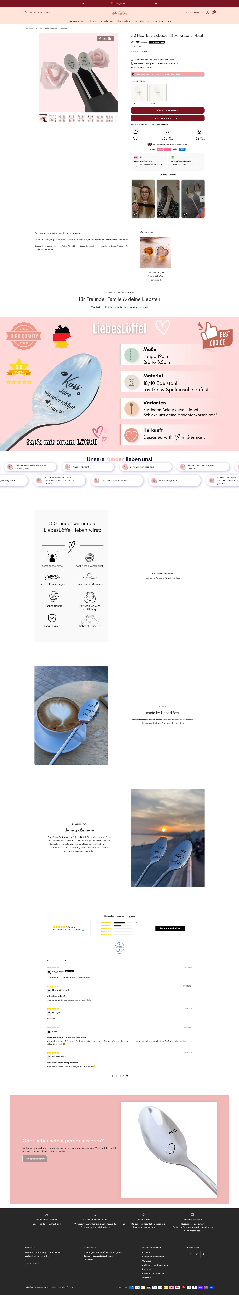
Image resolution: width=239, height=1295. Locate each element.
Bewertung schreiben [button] (170, 928)
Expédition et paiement (153, 1256)
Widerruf (146, 1277)
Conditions (147, 1261)
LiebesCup (158, 21)
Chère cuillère (123, 21)
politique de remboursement (155, 1265)
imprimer (146, 1269)
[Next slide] (202, 199)
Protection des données (153, 1273)
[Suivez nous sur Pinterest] (203, 1254)
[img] (53, 967)
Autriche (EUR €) (192, 12)
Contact (146, 1252)
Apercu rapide (155, 280)
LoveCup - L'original (155, 272)
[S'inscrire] (62, 1263)
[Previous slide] (133, 199)
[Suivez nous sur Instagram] (197, 1254)
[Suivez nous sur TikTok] (210, 1254)
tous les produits (75, 21)
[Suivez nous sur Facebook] (190, 1254)
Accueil (28, 29)
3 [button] (120, 1076)
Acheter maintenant (167, 118)
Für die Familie (106, 21)
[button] (106, 922)
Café (169, 21)
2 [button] (116, 1076)
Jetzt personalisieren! (35, 1158)
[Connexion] (207, 12)
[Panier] (213, 12)
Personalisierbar (141, 21)
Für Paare (91, 21)
